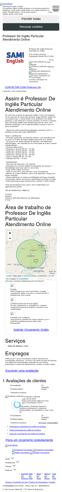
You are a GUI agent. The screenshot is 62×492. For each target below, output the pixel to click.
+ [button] (10, 233)
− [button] (10, 238)
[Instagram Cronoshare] (22, 450)
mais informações (30, 14)
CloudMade (23, 278)
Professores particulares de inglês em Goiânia (27, 426)
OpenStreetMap (30, 275)
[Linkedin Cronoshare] (39, 453)
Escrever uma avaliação (22, 370)
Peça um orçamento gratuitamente (29, 440)
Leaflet (9, 275)
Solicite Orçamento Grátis (31, 329)
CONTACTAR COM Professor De (23, 87)
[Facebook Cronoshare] (43, 450)
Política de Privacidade (38, 482)
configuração (42, 12)
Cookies (52, 482)
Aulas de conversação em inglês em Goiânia (27, 434)
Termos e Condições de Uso (16, 482)
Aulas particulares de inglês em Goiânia (25, 430)
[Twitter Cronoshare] (21, 453)
